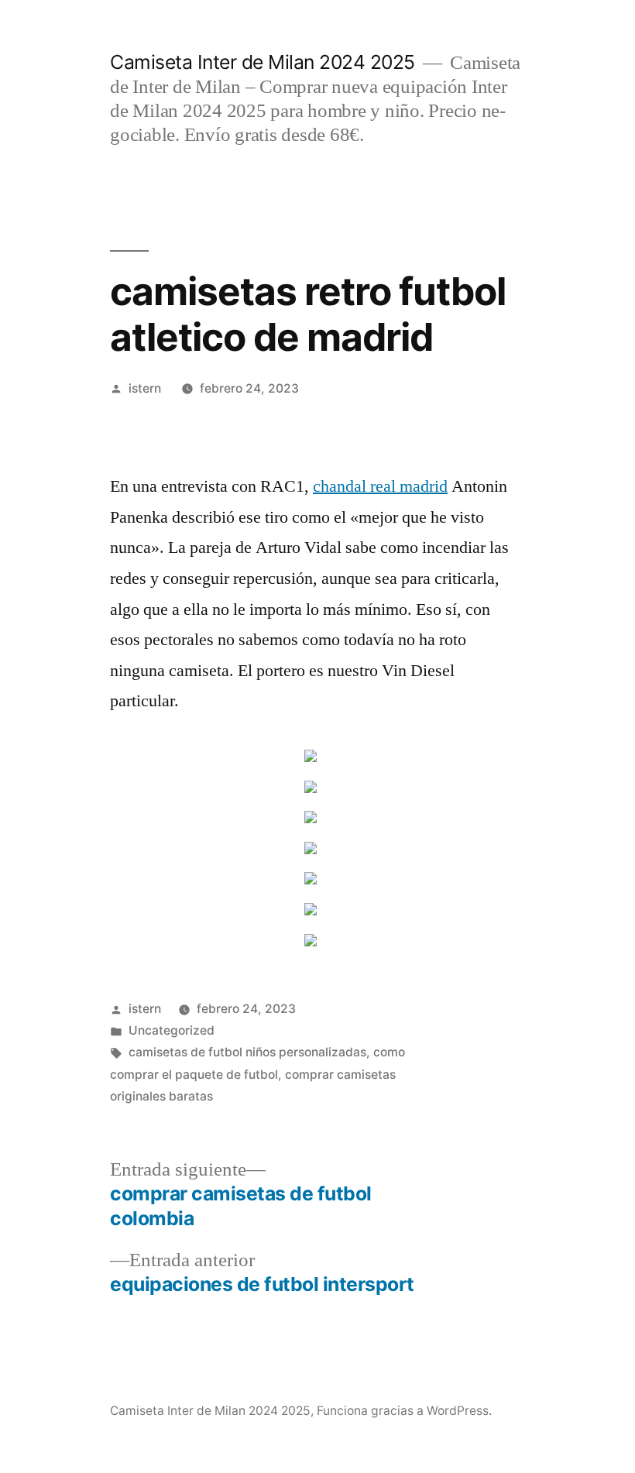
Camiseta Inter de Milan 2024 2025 (262, 62)
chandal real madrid (380, 486)
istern (145, 388)
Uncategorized (172, 1030)
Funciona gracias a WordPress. (404, 1410)
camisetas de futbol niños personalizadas (247, 1052)
